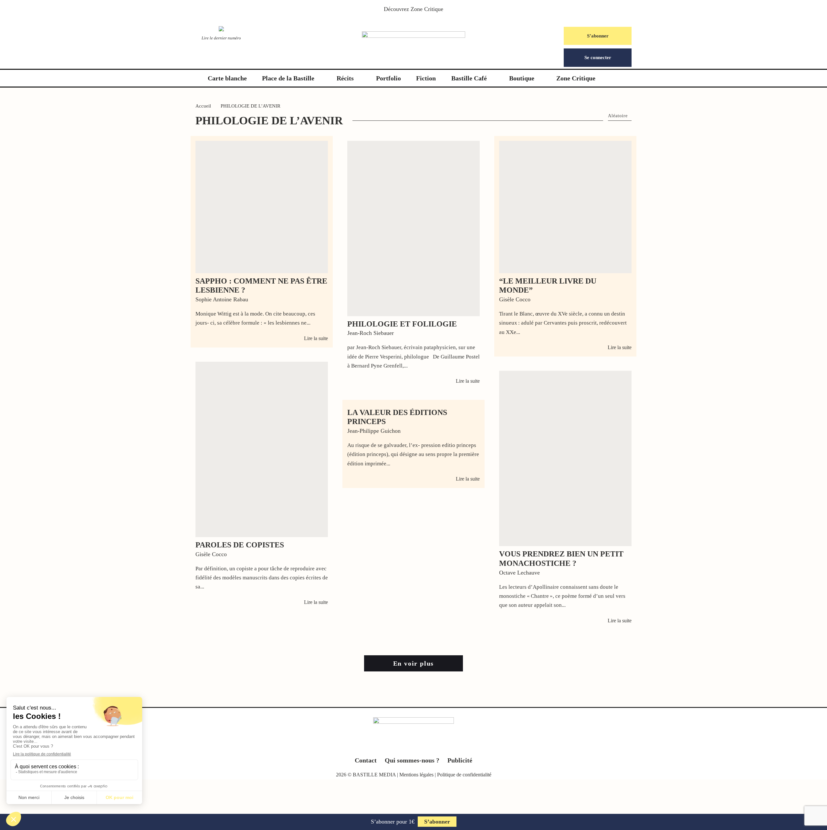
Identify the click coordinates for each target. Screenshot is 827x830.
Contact (366, 760)
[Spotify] (439, 746)
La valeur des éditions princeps (397, 417)
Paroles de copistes (239, 545)
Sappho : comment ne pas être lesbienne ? (261, 286)
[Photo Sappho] (261, 207)
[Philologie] (261, 449)
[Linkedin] (426, 746)
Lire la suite (316, 338)
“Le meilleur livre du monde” (547, 286)
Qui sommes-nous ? (412, 760)
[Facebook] (388, 746)
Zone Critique (427, 9)
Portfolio (388, 78)
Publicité (459, 760)
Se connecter (597, 57)
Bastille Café (469, 78)
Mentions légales (416, 774)
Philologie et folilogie (402, 324)
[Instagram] (413, 746)
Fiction (426, 78)
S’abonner (598, 35)
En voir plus (413, 663)
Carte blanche (227, 78)
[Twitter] (401, 746)
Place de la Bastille (288, 78)
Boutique (521, 78)
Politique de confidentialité (464, 774)
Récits (345, 78)
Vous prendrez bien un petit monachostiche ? (561, 558)
